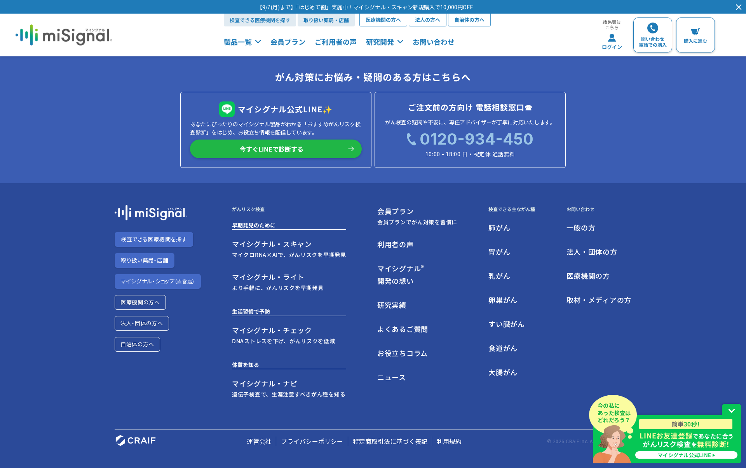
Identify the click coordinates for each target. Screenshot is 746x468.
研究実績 (391, 305)
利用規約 (449, 441)
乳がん (499, 276)
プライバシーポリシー (312, 441)
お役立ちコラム (402, 353)
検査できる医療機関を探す (260, 20)
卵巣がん (503, 300)
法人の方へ (427, 19)
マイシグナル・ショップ (158, 281)
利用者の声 (395, 244)
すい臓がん (506, 324)
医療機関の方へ (383, 19)
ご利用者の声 (336, 41)
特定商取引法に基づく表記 (390, 441)
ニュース (391, 377)
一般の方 (581, 227)
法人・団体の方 (591, 251)
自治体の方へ (469, 19)
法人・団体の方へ (141, 323)
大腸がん (503, 372)
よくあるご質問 (402, 329)
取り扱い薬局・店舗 (326, 20)
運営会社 (259, 441)
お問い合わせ (434, 41)
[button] (364, 7)
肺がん (499, 227)
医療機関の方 (588, 276)
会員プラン (287, 41)
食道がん (503, 348)
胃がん (499, 251)
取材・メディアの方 (598, 300)
